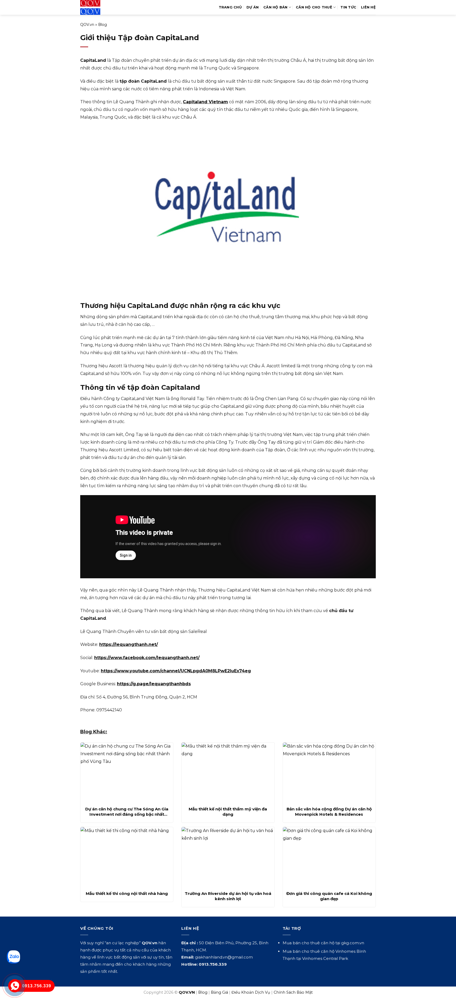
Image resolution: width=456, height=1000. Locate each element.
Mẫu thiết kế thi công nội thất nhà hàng (127, 893)
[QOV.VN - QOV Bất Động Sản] (102, 7)
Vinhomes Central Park (325, 958)
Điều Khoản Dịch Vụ (250, 992)
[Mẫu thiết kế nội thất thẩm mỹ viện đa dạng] (228, 773)
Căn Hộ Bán (275, 7)
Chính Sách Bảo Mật (293, 992)
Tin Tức (348, 7)
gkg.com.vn (352, 942)
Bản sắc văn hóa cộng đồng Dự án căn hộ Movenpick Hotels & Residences (329, 811)
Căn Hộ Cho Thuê (314, 7)
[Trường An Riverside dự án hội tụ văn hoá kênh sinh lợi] (228, 857)
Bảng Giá (219, 992)
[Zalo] (13, 957)
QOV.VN (187, 992)
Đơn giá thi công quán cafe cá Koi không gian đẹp (329, 896)
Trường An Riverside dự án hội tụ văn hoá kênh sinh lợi (228, 896)
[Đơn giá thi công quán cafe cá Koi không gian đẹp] (329, 857)
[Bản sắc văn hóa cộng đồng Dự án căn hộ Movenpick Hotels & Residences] (329, 773)
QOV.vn (87, 24)
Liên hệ (368, 7)
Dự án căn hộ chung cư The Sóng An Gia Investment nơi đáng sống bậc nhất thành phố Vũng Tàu (126, 811)
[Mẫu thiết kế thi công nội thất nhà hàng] (126, 857)
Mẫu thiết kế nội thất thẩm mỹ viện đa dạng (228, 811)
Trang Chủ (230, 7)
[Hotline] (15, 986)
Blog (102, 24)
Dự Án (252, 7)
